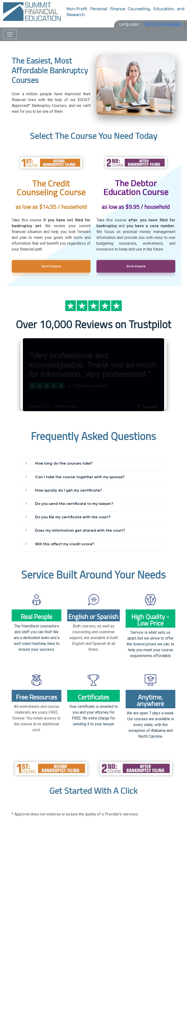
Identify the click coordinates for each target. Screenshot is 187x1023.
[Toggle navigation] (10, 34)
